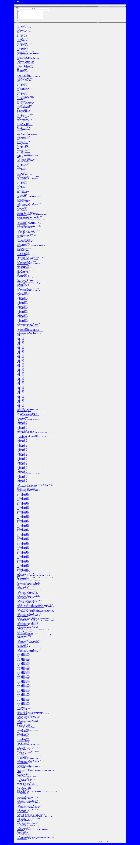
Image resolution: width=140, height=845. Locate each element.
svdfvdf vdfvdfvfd (20, 99)
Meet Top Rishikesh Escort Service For (23, 582)
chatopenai (19, 782)
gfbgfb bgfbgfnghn (20, 64)
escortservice (19, 723)
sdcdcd (18, 132)
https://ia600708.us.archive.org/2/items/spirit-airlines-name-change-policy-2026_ (30, 604)
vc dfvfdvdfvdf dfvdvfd (20, 61)
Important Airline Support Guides (22, 776)
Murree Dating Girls (20, 630)
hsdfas (18, 89)
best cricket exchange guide (21, 434)
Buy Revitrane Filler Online (21, 412)
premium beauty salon (20, 783)
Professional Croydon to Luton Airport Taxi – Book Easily (26, 257)
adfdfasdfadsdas (20, 125)
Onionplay (19, 767)
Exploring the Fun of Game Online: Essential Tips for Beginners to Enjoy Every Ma (30, 577)
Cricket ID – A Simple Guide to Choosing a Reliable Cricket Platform (28, 436)
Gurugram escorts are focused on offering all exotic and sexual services (28, 837)
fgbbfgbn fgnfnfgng (20, 102)
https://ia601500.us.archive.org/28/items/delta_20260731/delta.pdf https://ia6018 (30, 611)
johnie (18, 291)
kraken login (19, 285)
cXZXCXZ (19, 129)
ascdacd (18, 254)
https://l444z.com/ (20, 27)
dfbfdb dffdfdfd (19, 43)
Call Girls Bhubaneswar (21, 488)
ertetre (18, 71)
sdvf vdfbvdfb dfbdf (20, 97)
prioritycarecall (19, 774)
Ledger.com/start (20, 248)
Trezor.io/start (19, 410)
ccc (17, 799)
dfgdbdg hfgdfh (19, 105)
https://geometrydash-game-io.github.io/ (23, 590)
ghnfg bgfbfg (19, 117)
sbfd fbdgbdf (19, 119)
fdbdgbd (18, 138)
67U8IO (18, 271)
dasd (18, 74)
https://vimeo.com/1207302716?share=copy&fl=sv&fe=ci (26, 814)
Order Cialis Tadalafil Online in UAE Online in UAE (25, 791)
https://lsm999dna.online (21, 586)
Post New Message (111, 6)
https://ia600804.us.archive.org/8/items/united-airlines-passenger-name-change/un (30, 606)
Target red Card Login (20, 777)
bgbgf (18, 243)
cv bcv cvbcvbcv (20, 95)
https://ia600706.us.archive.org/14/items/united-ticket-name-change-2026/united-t (30, 618)
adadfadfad (19, 106)
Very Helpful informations (21, 748)
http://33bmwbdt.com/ (20, 77)
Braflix (18, 749)
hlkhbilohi (18, 768)
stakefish (18, 813)
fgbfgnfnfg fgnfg (19, 67)
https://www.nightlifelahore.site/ (22, 58)
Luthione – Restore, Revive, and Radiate (23, 414)
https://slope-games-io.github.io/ (22, 593)
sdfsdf (18, 177)
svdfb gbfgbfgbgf (20, 227)
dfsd (18, 107)
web (18, 250)
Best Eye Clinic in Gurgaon (21, 584)
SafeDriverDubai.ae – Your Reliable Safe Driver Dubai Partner (27, 713)
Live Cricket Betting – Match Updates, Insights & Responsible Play (28, 432)
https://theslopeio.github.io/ (21, 591)
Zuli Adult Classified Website (21, 159)
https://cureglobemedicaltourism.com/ (23, 712)
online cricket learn (20, 431)
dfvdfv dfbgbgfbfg (20, 103)
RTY (18, 272)
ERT (18, 269)
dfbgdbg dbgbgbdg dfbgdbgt (21, 235)
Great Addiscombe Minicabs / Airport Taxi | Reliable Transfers (27, 245)
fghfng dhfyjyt (19, 114)
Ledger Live (19, 218)
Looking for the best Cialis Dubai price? (25, 220)
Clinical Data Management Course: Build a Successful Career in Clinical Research (30, 465)
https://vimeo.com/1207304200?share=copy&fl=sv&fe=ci (26, 815)
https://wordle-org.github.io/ (21, 486)
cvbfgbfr (18, 252)
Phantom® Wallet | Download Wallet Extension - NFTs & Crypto (27, 629)
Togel (18, 632)
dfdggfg (18, 228)
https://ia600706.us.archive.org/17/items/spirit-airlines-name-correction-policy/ (29, 605)
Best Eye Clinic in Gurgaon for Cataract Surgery (25, 282)
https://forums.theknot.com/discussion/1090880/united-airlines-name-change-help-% (30, 607)
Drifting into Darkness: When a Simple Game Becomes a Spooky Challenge (29, 575)
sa (17, 274)
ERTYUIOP (19, 267)
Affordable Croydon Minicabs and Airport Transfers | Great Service (27, 589)
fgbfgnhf (18, 140)
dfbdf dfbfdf (19, 48)
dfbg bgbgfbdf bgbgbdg (21, 51)
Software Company (20, 646)
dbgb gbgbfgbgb (19, 65)
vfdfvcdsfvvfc (19, 31)
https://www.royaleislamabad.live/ (22, 53)
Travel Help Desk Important (23, 779)
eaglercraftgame (21, 247)
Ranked (18, 145)
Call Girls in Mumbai (20, 751)
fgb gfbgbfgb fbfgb (20, 62)
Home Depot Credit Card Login (22, 755)
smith (18, 493)
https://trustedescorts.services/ (22, 827)
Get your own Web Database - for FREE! (70, 844)
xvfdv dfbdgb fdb (20, 241)
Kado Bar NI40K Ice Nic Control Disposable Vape (25, 634)
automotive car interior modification (22, 216)
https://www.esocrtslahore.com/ (22, 642)
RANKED (18, 789)
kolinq (18, 327)
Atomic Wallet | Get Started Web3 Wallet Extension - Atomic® (27, 829)
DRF (18, 69)
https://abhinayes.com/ (21, 825)
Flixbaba (18, 765)
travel (18, 25)
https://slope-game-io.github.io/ (22, 594)
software (18, 284)
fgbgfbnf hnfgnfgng (20, 96)
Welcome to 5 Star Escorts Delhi (22, 259)
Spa (19, 752)
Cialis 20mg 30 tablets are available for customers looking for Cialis (28, 219)
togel (18, 826)
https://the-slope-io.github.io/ (21, 592)
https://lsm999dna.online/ (21, 617)
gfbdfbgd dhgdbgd (20, 100)
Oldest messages (110, 841)
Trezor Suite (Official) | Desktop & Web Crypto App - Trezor (26, 572)
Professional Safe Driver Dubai (22, 260)
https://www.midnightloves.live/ (22, 215)
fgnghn (18, 754)
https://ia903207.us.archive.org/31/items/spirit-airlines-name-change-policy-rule (29, 610)
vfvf (18, 233)
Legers (18, 236)
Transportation (19, 293)
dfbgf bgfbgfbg (19, 66)
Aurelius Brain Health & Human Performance (24, 202)
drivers (18, 762)
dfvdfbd (18, 143)
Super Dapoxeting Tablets (21, 261)
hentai (18, 792)
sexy (18, 38)
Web (18, 249)
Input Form (99, 841)
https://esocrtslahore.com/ (21, 178)
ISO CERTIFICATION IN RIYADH (22, 838)
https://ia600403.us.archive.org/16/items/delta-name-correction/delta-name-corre (30, 620)
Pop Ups (18, 191)
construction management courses (22, 710)
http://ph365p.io (19, 80)
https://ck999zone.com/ (21, 232)
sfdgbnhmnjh (19, 174)
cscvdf (18, 742)
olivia (18, 68)
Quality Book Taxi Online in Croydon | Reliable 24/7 (25, 73)
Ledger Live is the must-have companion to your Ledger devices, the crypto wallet (30, 331)
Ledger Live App (19, 212)
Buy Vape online (19, 724)
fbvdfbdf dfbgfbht (20, 242)
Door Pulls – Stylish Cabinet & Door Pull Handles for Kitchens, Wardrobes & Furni (30, 770)
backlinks (18, 635)
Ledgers (18, 79)
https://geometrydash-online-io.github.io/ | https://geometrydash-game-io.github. (29, 485)
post (18, 653)
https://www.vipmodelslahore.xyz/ (22, 76)
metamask (19, 328)
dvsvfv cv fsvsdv (20, 130)
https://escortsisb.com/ (21, 160)
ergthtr (18, 253)
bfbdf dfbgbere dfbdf (20, 57)
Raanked (18, 778)
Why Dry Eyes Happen (21, 835)
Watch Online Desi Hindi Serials (22, 413)
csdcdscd (18, 239)
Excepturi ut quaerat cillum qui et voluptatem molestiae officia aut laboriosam (29, 816)
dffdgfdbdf (19, 251)
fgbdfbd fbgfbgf (19, 124)
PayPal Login (19, 631)
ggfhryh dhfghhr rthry (20, 234)
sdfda (18, 24)
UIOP (18, 270)
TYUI (18, 72)
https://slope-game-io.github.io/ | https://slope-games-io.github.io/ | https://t (29, 484)
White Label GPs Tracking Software (23, 741)
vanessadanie (19, 715)
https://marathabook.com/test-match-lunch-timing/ (25, 599)
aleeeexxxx (19, 137)
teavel (18, 133)
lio (17, 722)
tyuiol (18, 121)
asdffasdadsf (19, 111)
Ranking (20, 781)
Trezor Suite (19, 175)
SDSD (18, 70)
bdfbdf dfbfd (19, 88)
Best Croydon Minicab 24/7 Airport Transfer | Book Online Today (27, 425)
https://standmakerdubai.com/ (22, 714)
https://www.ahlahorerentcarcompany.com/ (24, 411)
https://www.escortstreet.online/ (22, 196)
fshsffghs (18, 123)
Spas (20, 753)
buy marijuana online (20, 725)
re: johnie (18, 483)
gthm (18, 756)
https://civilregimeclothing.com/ (22, 600)
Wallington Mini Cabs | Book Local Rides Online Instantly (26, 214)
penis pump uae (19, 231)
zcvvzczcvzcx (19, 136)
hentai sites (19, 793)
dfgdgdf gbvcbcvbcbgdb (21, 240)
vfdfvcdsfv (19, 33)
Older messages (104, 841)
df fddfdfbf (19, 46)
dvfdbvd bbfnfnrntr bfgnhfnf (21, 131)
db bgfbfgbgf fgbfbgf (20, 63)
